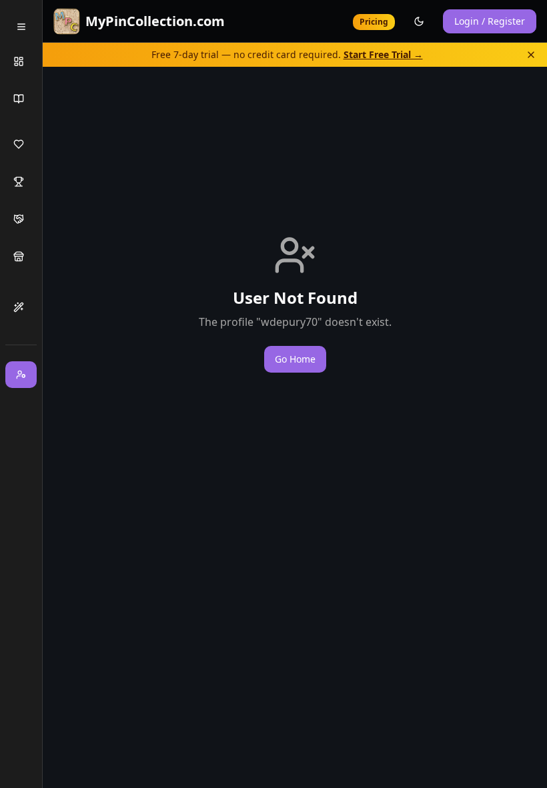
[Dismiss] (531, 54)
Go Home (295, 359)
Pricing (374, 21)
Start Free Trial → (383, 54)
